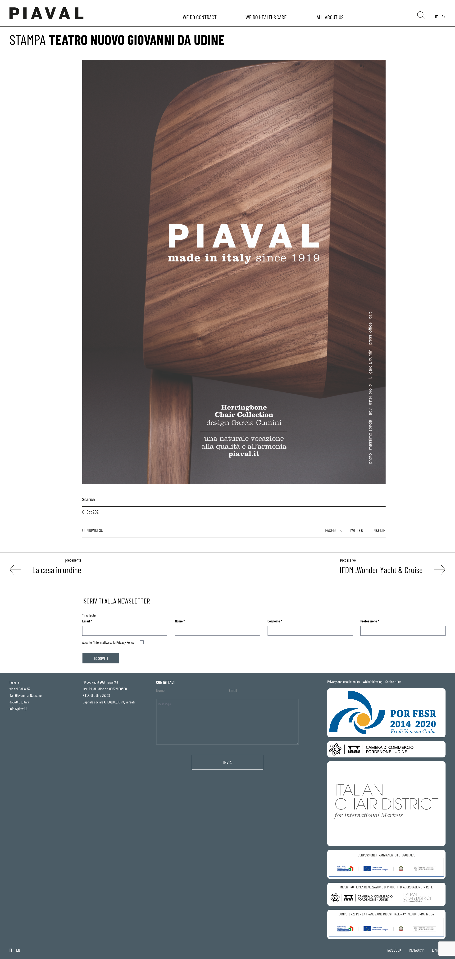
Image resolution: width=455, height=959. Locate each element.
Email (87, 621)
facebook (394, 950)
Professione (369, 621)
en (443, 16)
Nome (180, 621)
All (331, 17)
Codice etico (393, 681)
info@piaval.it (18, 708)
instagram (416, 950)
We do (200, 17)
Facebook (333, 530)
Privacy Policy (125, 642)
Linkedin (378, 530)
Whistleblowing (372, 681)
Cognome (275, 621)
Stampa (27, 39)
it (436, 16)
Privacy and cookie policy (343, 681)
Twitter (356, 530)
